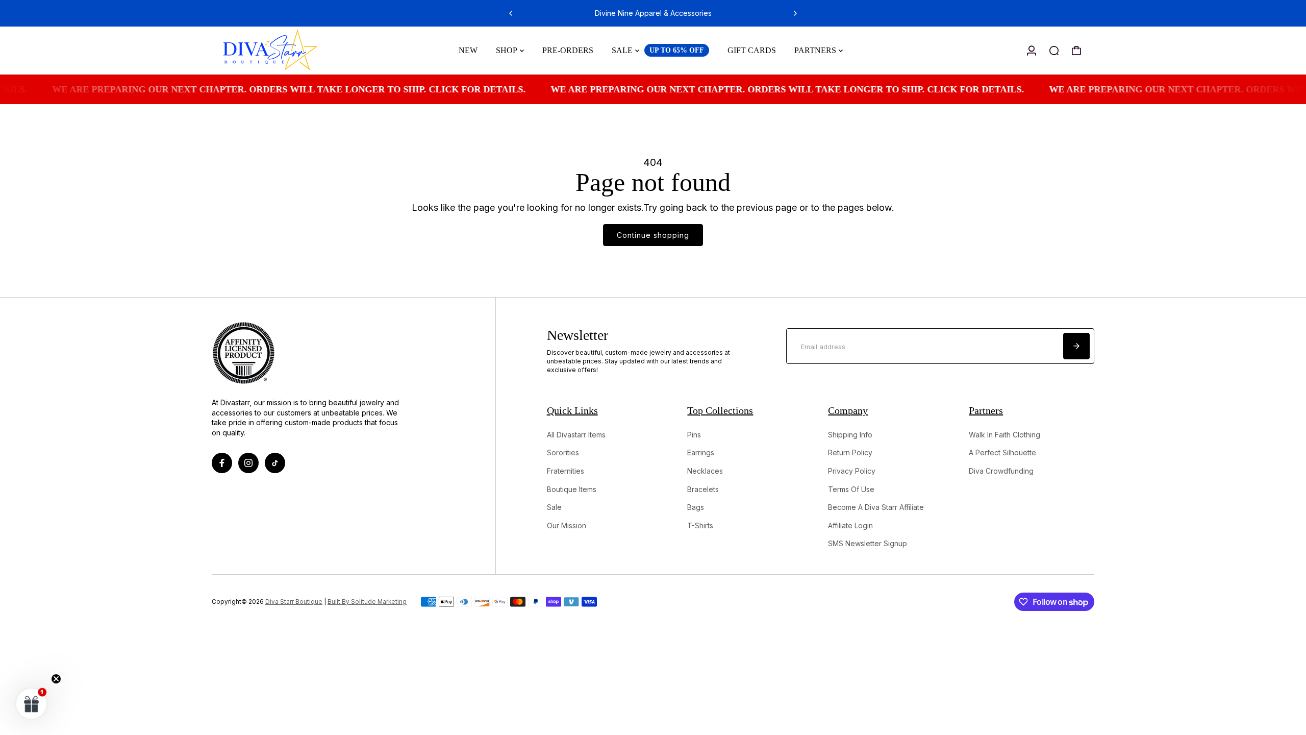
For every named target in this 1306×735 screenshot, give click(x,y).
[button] (31, 703)
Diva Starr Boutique (293, 601)
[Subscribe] (1076, 346)
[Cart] (1076, 50)
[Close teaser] (56, 679)
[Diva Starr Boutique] (283, 51)
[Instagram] (248, 463)
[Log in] (1031, 50)
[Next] (795, 13)
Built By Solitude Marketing (367, 601)
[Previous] (511, 13)
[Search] (1054, 50)
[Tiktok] (275, 463)
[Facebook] (222, 463)
